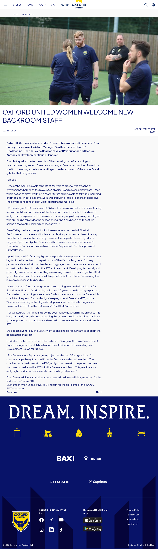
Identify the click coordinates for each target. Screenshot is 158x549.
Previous (11, 392)
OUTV (65, 4)
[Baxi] (65, 458)
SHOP (53, 5)
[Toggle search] (146, 5)
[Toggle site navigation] (5, 5)
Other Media (150, 545)
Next (99, 392)
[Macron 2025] (92, 459)
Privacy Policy (134, 510)
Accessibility (133, 519)
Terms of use (133, 514)
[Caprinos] (98, 482)
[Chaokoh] (60, 482)
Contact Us (132, 524)
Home (15, 14)
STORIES (17, 5)
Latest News (27, 14)
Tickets (42, 5)
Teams (29, 5)
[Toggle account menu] (153, 5)
